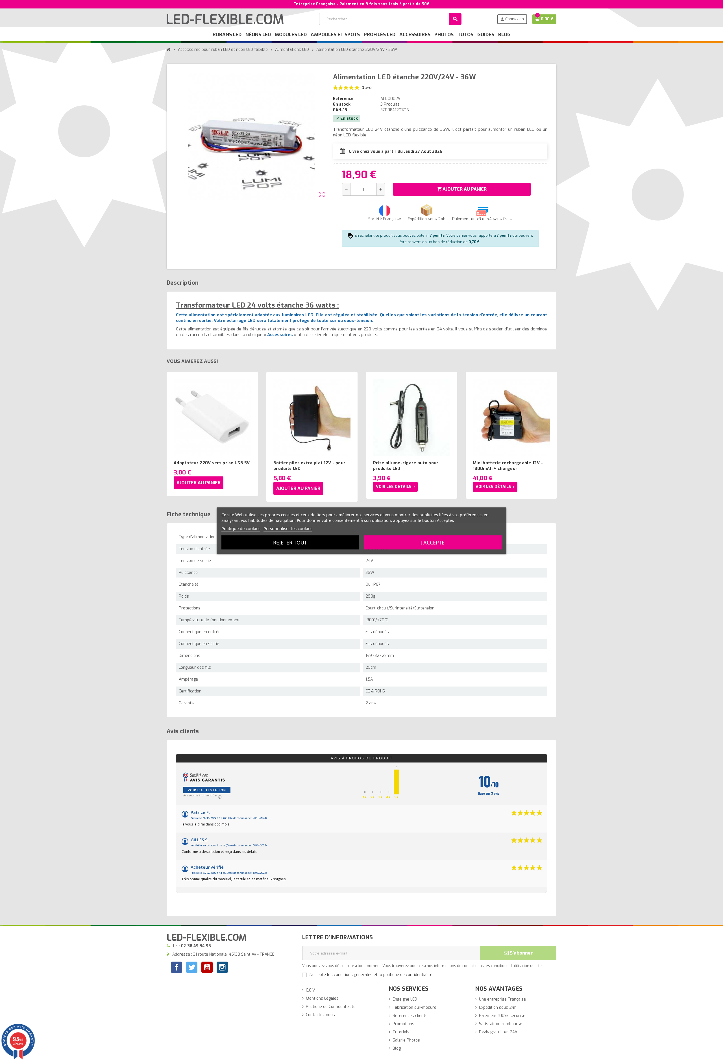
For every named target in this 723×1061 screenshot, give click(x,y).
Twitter (191, 968)
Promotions (403, 1024)
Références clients (410, 1015)
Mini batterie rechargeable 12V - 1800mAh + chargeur (508, 465)
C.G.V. (310, 990)
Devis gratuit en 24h (498, 1032)
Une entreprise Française (502, 999)
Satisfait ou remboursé (500, 1024)
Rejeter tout (290, 542)
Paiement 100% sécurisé (502, 1015)
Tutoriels (401, 1032)
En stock (341, 104)
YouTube (207, 968)
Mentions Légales (322, 998)
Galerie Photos (406, 1040)
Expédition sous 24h (498, 1007)
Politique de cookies (240, 528)
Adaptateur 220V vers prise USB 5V (212, 463)
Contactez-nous (320, 1015)
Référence (343, 98)
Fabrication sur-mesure (414, 1007)
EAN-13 (340, 110)
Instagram (222, 968)
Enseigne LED (405, 999)
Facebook (176, 967)
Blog (397, 1048)
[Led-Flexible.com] (225, 18)
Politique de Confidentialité (331, 1006)
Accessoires (280, 334)
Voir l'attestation (207, 790)
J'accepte (433, 542)
